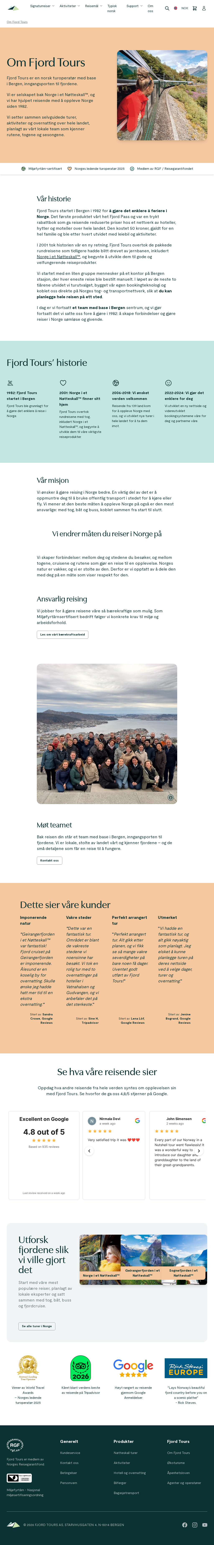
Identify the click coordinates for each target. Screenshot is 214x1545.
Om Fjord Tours (17, 22)
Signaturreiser (40, 6)
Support (132, 6)
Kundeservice (70, 1453)
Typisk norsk (112, 8)
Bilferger (120, 1483)
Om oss (150, 8)
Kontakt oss (69, 1463)
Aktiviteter (68, 6)
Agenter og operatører (184, 1483)
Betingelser (68, 1473)
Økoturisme (176, 1463)
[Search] (167, 8)
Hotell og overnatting (130, 1473)
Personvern (68, 1483)
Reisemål (91, 6)
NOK (184, 8)
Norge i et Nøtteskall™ (58, 257)
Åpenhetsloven (178, 1473)
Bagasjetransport (126, 1493)
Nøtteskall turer (126, 1453)
